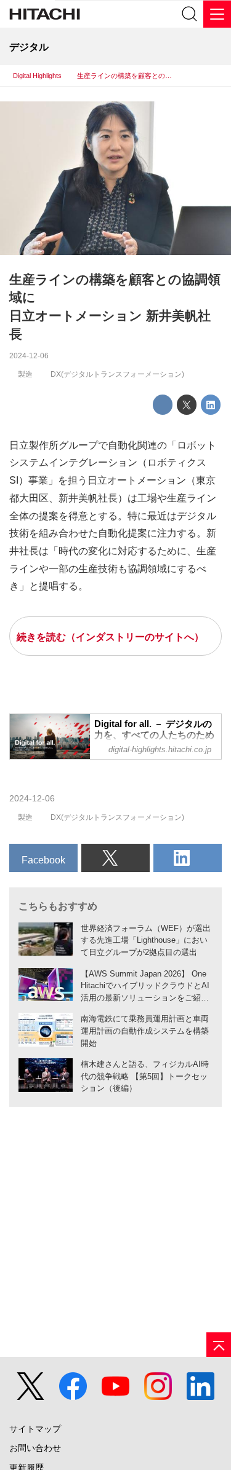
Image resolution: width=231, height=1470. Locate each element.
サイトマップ (35, 1429)
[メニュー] (217, 14)
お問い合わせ (35, 1448)
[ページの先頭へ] (218, 1344)
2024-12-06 (29, 356)
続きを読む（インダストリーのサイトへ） (110, 636)
